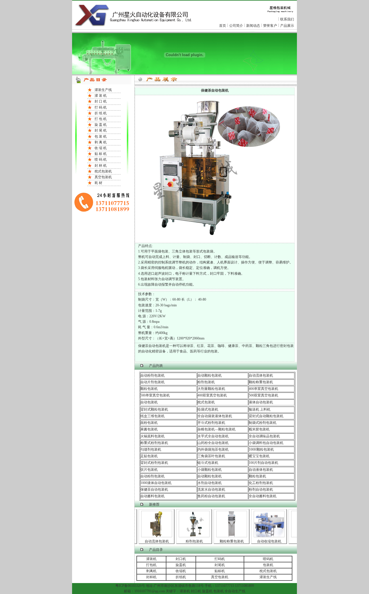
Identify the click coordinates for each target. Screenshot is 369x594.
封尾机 (219, 565)
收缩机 (181, 571)
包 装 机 (101, 136)
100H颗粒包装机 (261, 449)
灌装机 (151, 559)
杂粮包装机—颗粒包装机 (216, 429)
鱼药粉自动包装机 (211, 496)
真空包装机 (103, 177)
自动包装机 (149, 402)
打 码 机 (101, 107)
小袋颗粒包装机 (209, 470)
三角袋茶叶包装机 (211, 456)
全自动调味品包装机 (264, 436)
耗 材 (98, 183)
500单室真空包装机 (155, 395)
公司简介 (236, 26)
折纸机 (181, 577)
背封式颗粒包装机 (154, 409)
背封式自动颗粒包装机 (266, 416)
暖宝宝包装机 (259, 456)
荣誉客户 (270, 26)
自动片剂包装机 (152, 382)
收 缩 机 (101, 148)
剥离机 (151, 571)
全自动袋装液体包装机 (214, 416)
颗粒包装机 (149, 389)
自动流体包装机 (261, 375)
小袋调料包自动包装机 (266, 443)
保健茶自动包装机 (154, 489)
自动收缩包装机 (265, 541)
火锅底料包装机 (152, 436)
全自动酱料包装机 (262, 496)
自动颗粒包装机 (209, 375)
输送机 (254, 409)
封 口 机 (101, 101)
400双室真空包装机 (212, 395)
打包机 (151, 565)
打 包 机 (101, 119)
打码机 (219, 559)
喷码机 (268, 559)
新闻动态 (253, 26)
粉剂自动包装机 (261, 489)
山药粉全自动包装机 (213, 443)
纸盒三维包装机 (152, 416)
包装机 (268, 565)
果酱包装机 (149, 429)
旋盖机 (181, 565)
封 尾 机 (101, 130)
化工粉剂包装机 (261, 483)
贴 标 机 (101, 154)
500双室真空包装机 (263, 395)
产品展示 (287, 26)
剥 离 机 (101, 142)
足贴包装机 (149, 456)
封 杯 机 (101, 166)
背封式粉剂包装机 (154, 463)
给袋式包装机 (207, 409)
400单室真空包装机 (263, 389)
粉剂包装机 (206, 382)
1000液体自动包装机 (156, 483)
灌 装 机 (101, 96)
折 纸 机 (101, 113)
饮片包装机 (149, 470)
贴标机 (219, 571)
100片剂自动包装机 (263, 463)
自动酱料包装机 (152, 496)
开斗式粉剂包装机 (211, 423)
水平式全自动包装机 (213, 436)
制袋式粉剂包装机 (262, 423)
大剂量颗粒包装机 (211, 389)
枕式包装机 (103, 171)
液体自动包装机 (261, 402)
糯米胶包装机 (259, 429)
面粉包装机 (149, 423)
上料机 (264, 409)
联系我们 (287, 19)
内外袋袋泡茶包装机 (213, 449)
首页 (222, 26)
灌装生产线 (103, 90)
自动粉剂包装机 (152, 375)
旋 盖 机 (101, 125)
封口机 (181, 559)
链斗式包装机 (207, 463)
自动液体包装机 (261, 470)
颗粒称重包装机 (261, 382)
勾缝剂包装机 (150, 449)
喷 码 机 (101, 159)
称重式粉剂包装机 (154, 443)
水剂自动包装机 (209, 483)
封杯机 (151, 577)
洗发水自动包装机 (211, 489)
